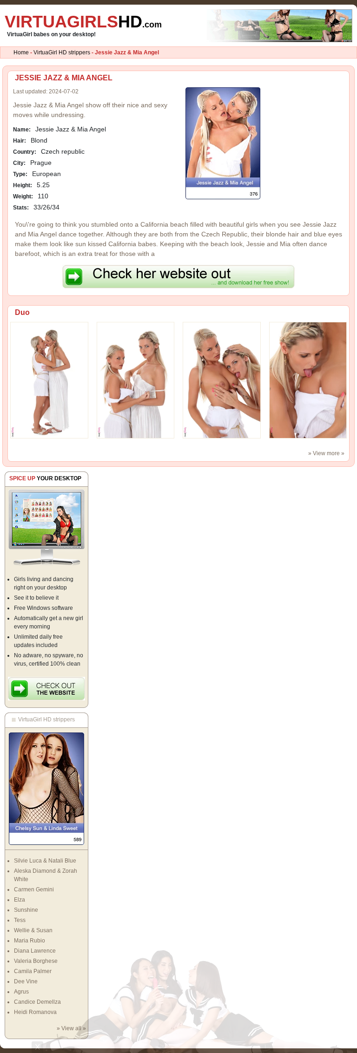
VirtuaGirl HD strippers (61, 52)
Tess (20, 920)
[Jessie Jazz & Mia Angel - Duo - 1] (136, 380)
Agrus (21, 991)
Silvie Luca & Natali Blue (45, 860)
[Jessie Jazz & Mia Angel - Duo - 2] (222, 380)
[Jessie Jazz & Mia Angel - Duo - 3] (308, 380)
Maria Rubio (29, 940)
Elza (19, 899)
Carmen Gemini (34, 889)
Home (21, 52)
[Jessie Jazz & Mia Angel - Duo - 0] (49, 380)
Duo (22, 312)
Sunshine (26, 910)
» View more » (326, 453)
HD (83, 21)
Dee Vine (26, 981)
